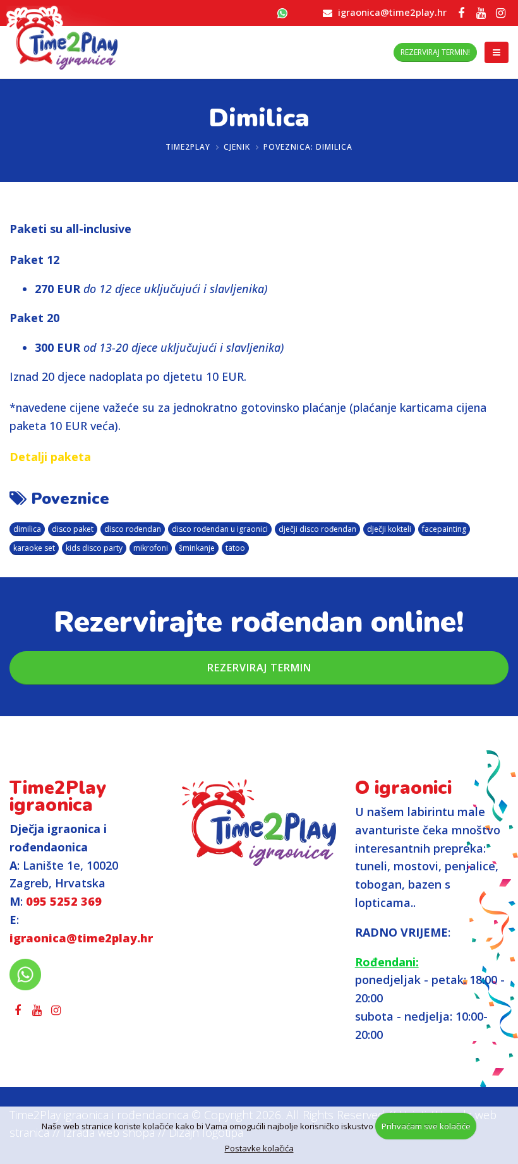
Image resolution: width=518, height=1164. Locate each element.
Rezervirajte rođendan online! (259, 622)
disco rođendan (132, 529)
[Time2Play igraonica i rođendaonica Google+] (481, 12)
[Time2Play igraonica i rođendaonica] (258, 822)
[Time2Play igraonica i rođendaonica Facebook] (461, 12)
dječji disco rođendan (317, 529)
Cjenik (237, 146)
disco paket (72, 529)
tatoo (235, 548)
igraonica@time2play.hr (392, 12)
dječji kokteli (389, 529)
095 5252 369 (64, 901)
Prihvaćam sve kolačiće (426, 1126)
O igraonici (403, 788)
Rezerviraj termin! (435, 52)
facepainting (444, 529)
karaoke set (34, 548)
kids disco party (94, 548)
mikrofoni (150, 548)
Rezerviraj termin (259, 668)
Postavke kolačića (259, 1148)
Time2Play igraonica (57, 796)
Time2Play (188, 146)
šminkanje (197, 548)
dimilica (27, 529)
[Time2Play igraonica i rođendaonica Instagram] (500, 12)
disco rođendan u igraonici (220, 529)
